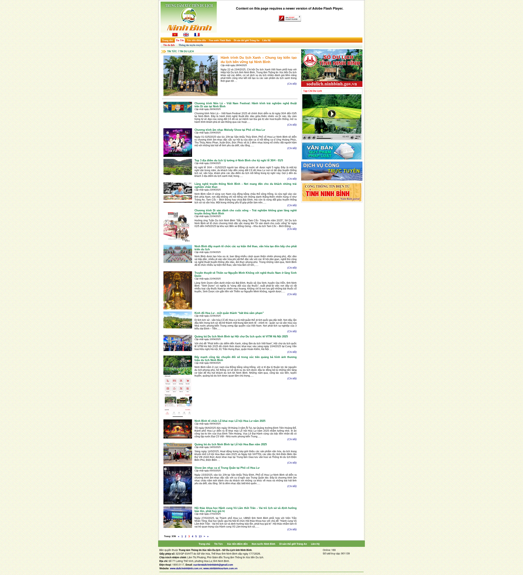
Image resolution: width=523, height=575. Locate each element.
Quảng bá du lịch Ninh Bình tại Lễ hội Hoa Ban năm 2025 (230, 444)
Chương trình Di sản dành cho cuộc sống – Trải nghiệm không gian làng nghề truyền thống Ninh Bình (245, 212)
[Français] (197, 35)
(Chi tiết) (292, 83)
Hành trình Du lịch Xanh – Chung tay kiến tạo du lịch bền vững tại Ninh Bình (259, 59)
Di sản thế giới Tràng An (246, 40)
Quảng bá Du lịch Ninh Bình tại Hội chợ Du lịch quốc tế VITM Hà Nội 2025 (241, 336)
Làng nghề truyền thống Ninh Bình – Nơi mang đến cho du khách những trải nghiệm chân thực (245, 185)
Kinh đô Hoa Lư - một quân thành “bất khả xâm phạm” (229, 313)
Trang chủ (167, 40)
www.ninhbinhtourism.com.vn (220, 568)
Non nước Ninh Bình (220, 40)
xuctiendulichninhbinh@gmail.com (213, 564)
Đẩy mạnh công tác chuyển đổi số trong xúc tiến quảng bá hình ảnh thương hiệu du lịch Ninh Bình (245, 359)
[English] (186, 35)
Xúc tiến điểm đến (196, 40)
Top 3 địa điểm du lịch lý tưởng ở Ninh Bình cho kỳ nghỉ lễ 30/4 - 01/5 (238, 160)
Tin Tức (180, 40)
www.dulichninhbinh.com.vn (186, 568)
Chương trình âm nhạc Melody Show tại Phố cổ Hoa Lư (229, 129)
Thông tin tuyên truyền (191, 45)
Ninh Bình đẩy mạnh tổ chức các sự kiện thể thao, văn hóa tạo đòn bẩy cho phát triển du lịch (245, 248)
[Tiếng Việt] (175, 35)
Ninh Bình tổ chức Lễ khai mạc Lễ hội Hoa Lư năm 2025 (229, 420)
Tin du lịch (169, 45)
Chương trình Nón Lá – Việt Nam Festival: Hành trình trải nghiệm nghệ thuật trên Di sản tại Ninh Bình (245, 105)
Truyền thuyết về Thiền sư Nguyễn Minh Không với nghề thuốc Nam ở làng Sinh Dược (245, 274)
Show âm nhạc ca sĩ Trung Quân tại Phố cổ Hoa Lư (226, 467)
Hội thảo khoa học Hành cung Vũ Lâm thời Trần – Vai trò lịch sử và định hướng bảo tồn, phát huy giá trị (245, 509)
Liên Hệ (266, 40)
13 (200, 536)
